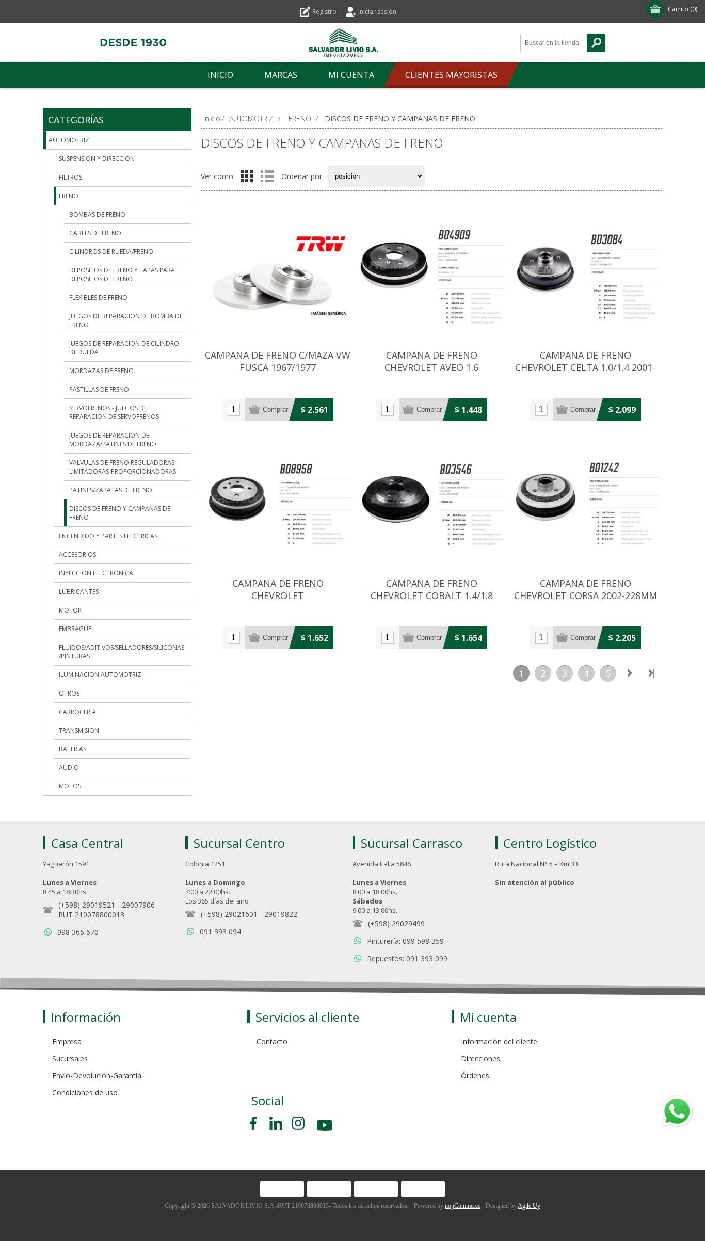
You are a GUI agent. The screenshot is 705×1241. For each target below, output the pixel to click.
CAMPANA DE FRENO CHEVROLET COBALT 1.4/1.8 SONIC (432, 595)
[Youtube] (325, 1127)
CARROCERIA (77, 711)
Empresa (67, 1041)
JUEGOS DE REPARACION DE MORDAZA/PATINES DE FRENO (112, 439)
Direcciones (480, 1058)
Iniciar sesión (377, 11)
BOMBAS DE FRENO (97, 214)
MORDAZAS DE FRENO (101, 370)
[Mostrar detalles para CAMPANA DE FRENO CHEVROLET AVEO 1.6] (431, 275)
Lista (267, 176)
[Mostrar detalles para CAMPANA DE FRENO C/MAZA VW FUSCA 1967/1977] (277, 275)
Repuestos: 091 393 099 (407, 958)
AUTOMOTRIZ (69, 140)
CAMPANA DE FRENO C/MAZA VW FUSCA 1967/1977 (277, 361)
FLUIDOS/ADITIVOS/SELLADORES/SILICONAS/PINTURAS (121, 651)
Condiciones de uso (85, 1093)
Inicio (211, 118)
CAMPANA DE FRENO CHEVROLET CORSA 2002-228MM (585, 589)
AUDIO (69, 767)
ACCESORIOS (77, 554)
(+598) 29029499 (396, 923)
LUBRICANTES (79, 591)
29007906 (138, 905)
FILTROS (70, 177)
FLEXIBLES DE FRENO (98, 297)
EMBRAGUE (75, 628)
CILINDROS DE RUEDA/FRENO (111, 251)
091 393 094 (220, 932)
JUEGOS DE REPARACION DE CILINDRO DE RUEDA (124, 348)
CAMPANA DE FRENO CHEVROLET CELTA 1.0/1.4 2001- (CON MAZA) (585, 367)
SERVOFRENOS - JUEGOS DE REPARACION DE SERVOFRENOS (114, 412)
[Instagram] (298, 1123)
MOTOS (70, 786)
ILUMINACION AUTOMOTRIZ (100, 674)
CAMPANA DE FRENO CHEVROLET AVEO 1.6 (431, 361)
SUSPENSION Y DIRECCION (97, 158)
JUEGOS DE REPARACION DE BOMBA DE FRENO (126, 320)
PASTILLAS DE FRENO (99, 389)
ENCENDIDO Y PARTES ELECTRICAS (108, 535)
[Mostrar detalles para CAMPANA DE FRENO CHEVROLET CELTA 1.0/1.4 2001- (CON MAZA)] (585, 275)
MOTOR (70, 610)
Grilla (246, 176)
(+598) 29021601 (229, 914)
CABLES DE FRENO (95, 233)
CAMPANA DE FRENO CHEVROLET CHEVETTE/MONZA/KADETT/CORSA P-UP (277, 601)
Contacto (272, 1041)
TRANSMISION (79, 730)
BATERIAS (72, 749)
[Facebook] (255, 1123)
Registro (324, 11)
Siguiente (629, 673)
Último (651, 673)
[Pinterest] (275, 1123)
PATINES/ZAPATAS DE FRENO (110, 490)
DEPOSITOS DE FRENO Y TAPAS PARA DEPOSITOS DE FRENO (122, 274)
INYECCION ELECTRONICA (96, 573)
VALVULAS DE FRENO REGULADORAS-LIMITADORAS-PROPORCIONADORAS (123, 467)
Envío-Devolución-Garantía (96, 1076)
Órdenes (475, 1076)
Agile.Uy (529, 1206)
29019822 (280, 914)
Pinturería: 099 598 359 (405, 941)
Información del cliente (499, 1041)
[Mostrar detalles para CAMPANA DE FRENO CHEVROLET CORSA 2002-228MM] (585, 503)
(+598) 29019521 (86, 905)
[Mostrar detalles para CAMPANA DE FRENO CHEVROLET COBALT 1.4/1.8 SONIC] (431, 503)
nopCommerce (462, 1206)
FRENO (68, 195)
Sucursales (70, 1058)
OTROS (69, 693)
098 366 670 (78, 932)
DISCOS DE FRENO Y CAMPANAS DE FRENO (119, 513)
